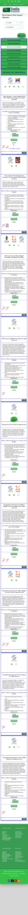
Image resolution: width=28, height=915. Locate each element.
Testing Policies (5, 835)
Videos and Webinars (6, 855)
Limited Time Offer (19, 856)
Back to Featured (22, 36)
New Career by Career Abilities (14, 67)
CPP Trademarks (6, 839)
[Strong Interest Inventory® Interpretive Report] (3, 145)
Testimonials (18, 855)
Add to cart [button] (15, 135)
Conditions (4, 836)
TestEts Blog (18, 851)
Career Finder (18, 831)
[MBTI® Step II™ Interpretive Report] (3, 642)
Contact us (4, 831)
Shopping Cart (18, 853)
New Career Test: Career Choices (14, 60)
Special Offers (18, 857)
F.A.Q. (16, 858)
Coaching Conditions (6, 838)
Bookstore (4, 851)
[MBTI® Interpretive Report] (3, 306)
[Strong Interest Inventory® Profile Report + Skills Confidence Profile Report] (3, 392)
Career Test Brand (19, 834)
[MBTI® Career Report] (3, 558)
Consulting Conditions (7, 837)
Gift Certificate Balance (20, 861)
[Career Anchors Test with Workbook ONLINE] (7, 224)
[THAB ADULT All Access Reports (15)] (7, 145)
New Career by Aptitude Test (14, 43)
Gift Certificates (18, 860)
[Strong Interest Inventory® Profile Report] (3, 473)
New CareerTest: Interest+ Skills (14, 53)
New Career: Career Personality (14, 50)
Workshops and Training (7, 858)
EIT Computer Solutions (14, 875)
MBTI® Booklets (5, 854)
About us (4, 832)
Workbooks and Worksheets (5, 857)
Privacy (4, 834)
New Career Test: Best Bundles (14, 40)
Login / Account (18, 854)
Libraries (4, 853)
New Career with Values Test (14, 63)
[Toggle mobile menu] (25, 8)
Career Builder (18, 836)
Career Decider (18, 832)
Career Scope (18, 837)
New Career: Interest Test (14, 57)
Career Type (17, 835)
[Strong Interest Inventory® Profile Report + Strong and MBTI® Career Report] (7, 306)
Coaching (4, 860)
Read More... (14, 131)
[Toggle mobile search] (22, 8)
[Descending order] (21, 22)
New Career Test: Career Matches (14, 47)
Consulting (4, 861)
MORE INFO (14, 139)
